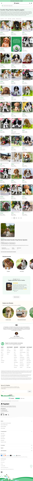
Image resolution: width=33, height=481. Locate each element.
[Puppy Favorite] (9, 21)
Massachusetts (22, 357)
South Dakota (16, 365)
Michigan (15, 355)
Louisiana (28, 357)
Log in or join (2, 433)
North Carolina (29, 360)
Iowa (14, 352)
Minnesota (15, 357)
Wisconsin (15, 367)
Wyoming (2, 362)
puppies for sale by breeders (17, 344)
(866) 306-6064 (4, 410)
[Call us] (29, 3)
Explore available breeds (4, 424)
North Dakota (16, 362)
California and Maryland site (4, 467)
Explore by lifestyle (3, 426)
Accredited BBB (3, 465)
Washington (2, 360)
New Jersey (21, 360)
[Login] (31, 3)
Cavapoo (8, 271)
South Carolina (29, 362)
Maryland (21, 355)
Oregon (2, 357)
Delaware (21, 350)
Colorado (2, 350)
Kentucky (28, 355)
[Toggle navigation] (1, 3)
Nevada (2, 355)
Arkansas (28, 350)
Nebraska (15, 360)
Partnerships (2, 440)
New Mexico (8, 350)
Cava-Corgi (22, 271)
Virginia (28, 365)
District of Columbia (22, 352)
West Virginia (28, 367)
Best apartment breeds (22, 319)
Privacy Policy (3, 462)
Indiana (15, 350)
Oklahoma (8, 352)
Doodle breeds (8, 319)
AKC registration (3, 435)
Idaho (1, 352)
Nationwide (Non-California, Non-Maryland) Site (7, 469)
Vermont (21, 367)
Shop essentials (3, 428)
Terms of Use (2, 460)
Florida (28, 352)
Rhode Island (22, 365)
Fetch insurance (3, 438)
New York (21, 362)
